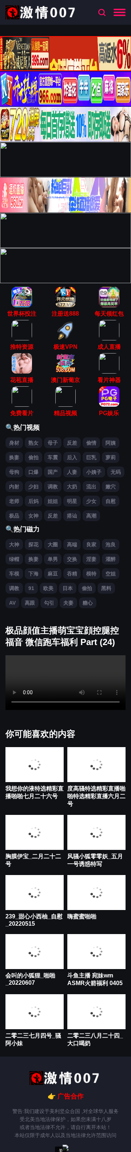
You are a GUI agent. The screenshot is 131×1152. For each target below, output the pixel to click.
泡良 (111, 544)
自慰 (111, 501)
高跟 (30, 603)
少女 (91, 501)
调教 (53, 486)
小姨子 (94, 472)
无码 (116, 472)
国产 (53, 472)
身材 (14, 443)
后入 (72, 457)
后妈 (33, 501)
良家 (91, 544)
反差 (72, 443)
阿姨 (111, 443)
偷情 (91, 443)
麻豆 (53, 574)
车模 (14, 574)
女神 (33, 516)
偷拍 (33, 457)
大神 (14, 544)
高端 (72, 544)
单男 (53, 559)
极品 (14, 516)
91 (31, 588)
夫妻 (68, 603)
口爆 (33, 472)
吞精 (72, 574)
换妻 (14, 457)
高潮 (91, 516)
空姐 (111, 574)
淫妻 (91, 559)
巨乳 (91, 457)
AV (12, 603)
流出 (91, 486)
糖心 (88, 603)
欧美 (48, 588)
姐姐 (53, 501)
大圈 (53, 544)
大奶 (72, 486)
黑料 (106, 588)
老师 (14, 501)
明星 (72, 501)
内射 (14, 486)
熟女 (33, 443)
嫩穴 (111, 486)
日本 (68, 588)
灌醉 (111, 559)
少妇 (33, 486)
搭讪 (72, 516)
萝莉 (111, 457)
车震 (53, 457)
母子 (53, 443)
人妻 (72, 472)
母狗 (14, 472)
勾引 (49, 603)
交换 (72, 559)
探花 (33, 544)
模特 (91, 574)
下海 (33, 574)
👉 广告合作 (66, 1096)
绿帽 (14, 559)
